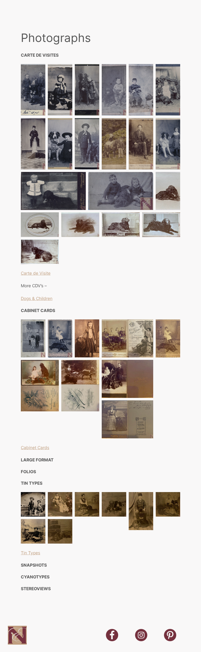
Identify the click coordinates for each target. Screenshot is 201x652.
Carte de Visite (35, 273)
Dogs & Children (36, 298)
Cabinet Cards (35, 447)
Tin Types (30, 552)
